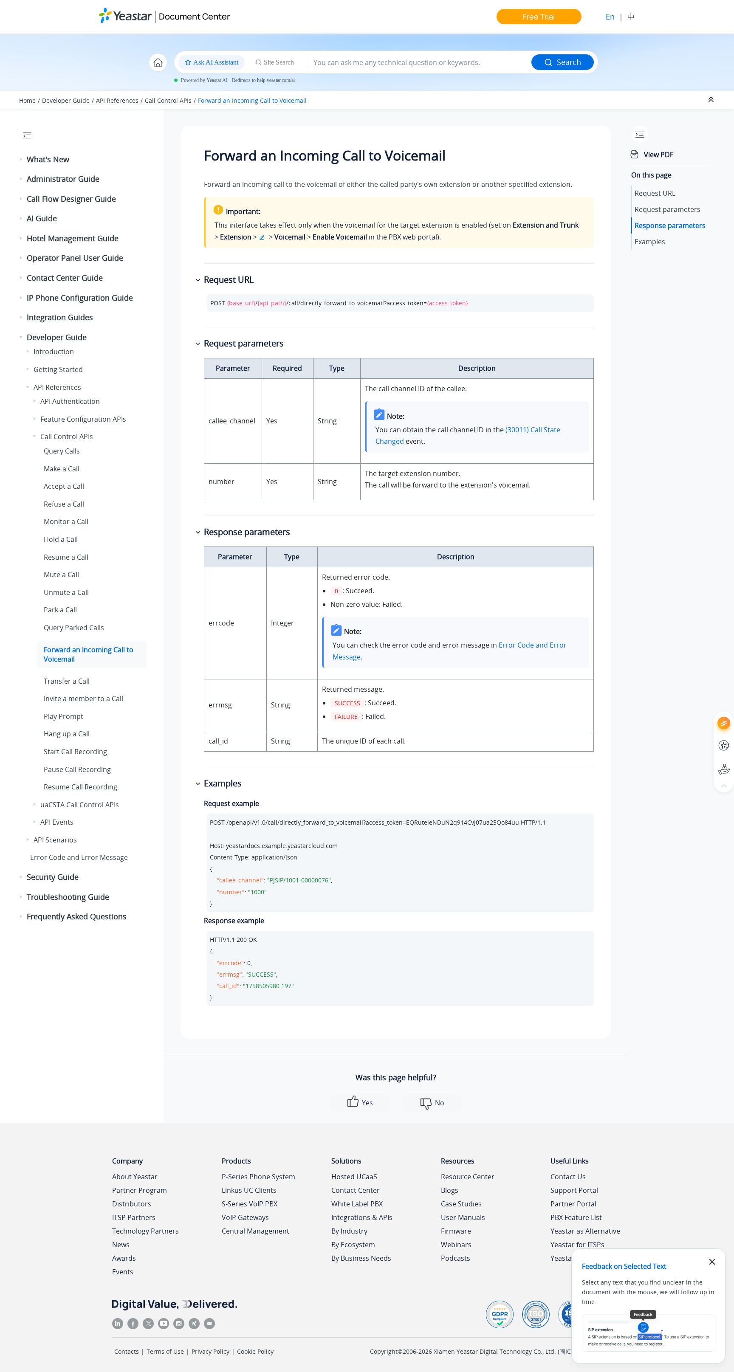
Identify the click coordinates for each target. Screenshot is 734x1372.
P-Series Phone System (258, 1176)
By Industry (349, 1231)
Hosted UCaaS (354, 1176)
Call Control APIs (168, 100)
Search (569, 62)
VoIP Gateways (245, 1217)
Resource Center (467, 1176)
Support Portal (708, 762)
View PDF (658, 154)
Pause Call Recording (77, 769)
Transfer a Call (67, 681)
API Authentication (70, 401)
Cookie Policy (255, 1351)
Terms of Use (165, 1351)
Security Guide (53, 877)
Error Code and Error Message (79, 857)
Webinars (456, 1244)
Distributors (131, 1204)
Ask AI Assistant (708, 716)
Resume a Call (66, 557)
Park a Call (60, 609)
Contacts (126, 1351)
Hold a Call (61, 539)
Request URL (655, 193)
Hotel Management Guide (73, 238)
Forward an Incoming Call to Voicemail (252, 100)
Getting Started (58, 369)
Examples (650, 241)
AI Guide (42, 218)
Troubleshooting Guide (68, 897)
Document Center (194, 16)
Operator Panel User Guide (75, 258)
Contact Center (355, 1190)
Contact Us (568, 1176)
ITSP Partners (133, 1217)
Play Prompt (63, 716)
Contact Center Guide (65, 278)
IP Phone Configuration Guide (80, 298)
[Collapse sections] (712, 100)
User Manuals (463, 1217)
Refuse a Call (64, 504)
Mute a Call (61, 574)
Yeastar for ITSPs (577, 1244)
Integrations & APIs (361, 1217)
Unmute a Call (66, 592)
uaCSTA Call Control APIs (79, 804)
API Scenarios (55, 840)
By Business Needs (361, 1258)
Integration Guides (60, 317)
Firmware (456, 1231)
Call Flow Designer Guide (71, 199)
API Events (56, 822)
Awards (124, 1258)
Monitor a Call (66, 521)
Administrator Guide (63, 179)
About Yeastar (135, 1176)
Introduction (54, 351)
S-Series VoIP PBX (249, 1204)
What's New (48, 159)
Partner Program (139, 1190)
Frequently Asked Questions (77, 916)
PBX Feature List (576, 1217)
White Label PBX (357, 1204)
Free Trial (539, 16)
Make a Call (61, 468)
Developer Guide (66, 100)
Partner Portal (573, 1204)
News (121, 1244)
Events (122, 1271)
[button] (22, 159)
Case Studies (461, 1204)
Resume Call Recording (80, 787)
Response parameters (670, 225)
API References (117, 100)
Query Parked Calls (74, 627)
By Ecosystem (353, 1244)
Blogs (449, 1190)
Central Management (255, 1231)
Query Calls (62, 451)
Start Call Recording (75, 751)
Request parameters (667, 209)
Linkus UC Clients (249, 1190)
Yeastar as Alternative (585, 1231)
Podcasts (455, 1258)
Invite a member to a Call (83, 698)
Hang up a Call (67, 733)
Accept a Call (64, 486)
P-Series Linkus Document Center (708, 739)
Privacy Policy (210, 1351)
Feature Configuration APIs (83, 419)
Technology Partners (145, 1231)
